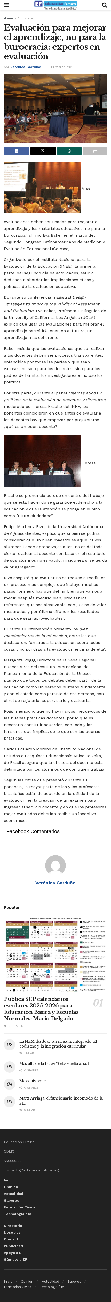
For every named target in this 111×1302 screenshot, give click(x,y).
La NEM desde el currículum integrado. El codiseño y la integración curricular (58, 1044)
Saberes (11, 1200)
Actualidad (26, 18)
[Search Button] (104, 5)
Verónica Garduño (25, 67)
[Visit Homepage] (55, 5)
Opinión (11, 1187)
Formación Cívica (19, 1207)
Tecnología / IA (17, 1214)
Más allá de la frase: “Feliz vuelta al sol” (54, 1063)
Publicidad (13, 1246)
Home (8, 18)
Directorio (13, 1226)
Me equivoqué (32, 1081)
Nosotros (12, 1232)
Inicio (9, 1180)
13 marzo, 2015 (63, 67)
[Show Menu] (6, 5)
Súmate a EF (15, 1259)
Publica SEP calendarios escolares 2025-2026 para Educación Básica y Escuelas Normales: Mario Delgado (41, 1009)
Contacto (12, 1239)
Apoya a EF (14, 1253)
